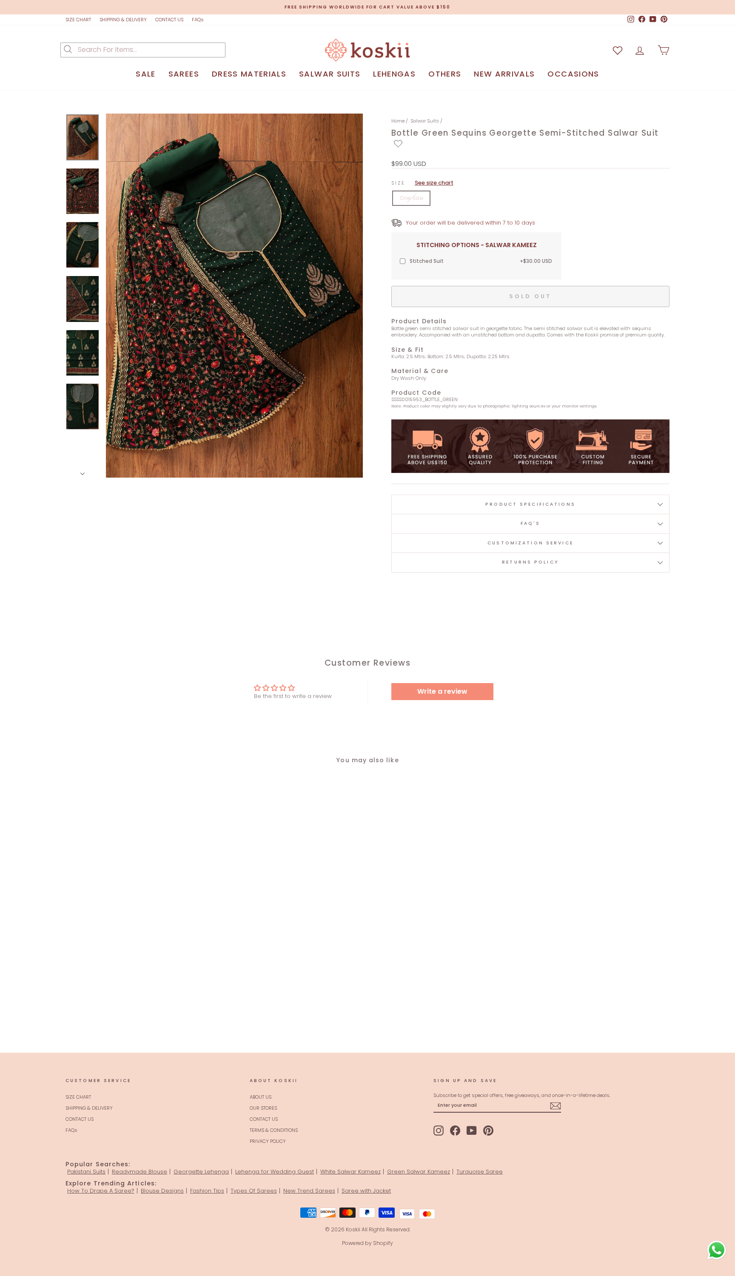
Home (398, 120)
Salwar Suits (424, 120)
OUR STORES (263, 1108)
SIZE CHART (78, 19)
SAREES (183, 73)
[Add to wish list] (618, 50)
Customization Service (530, 543)
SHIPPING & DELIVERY (123, 19)
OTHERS (444, 73)
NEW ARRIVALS (504, 73)
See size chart (434, 183)
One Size (411, 198)
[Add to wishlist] (398, 143)
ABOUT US (260, 1097)
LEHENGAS (394, 73)
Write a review (442, 691)
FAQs (198, 19)
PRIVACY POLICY (268, 1141)
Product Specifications (530, 504)
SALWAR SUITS (329, 73)
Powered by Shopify (367, 1243)
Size (422, 183)
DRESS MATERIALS (249, 73)
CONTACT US (169, 19)
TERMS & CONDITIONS (274, 1130)
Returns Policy (530, 562)
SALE (145, 73)
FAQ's (531, 523)
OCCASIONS (573, 73)
